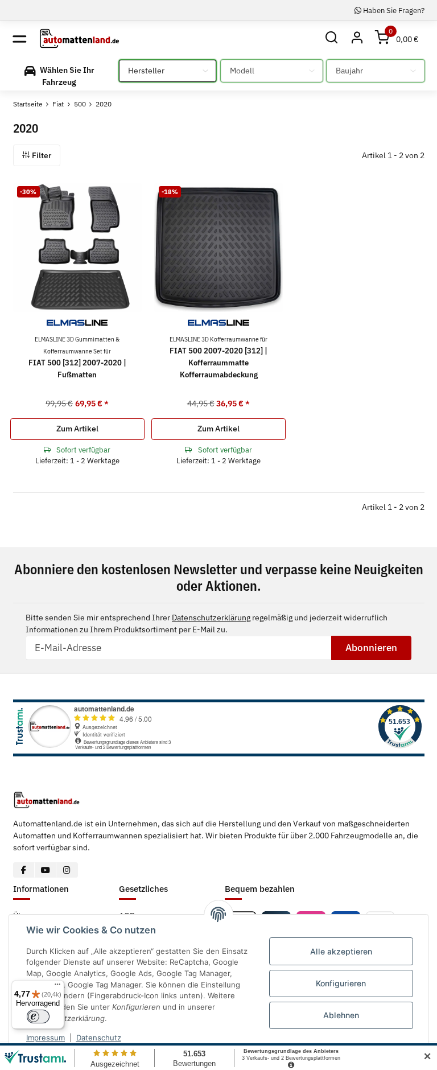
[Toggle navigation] (19, 38)
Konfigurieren (341, 983)
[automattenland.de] (79, 38)
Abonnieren (371, 647)
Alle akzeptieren (341, 951)
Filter (40, 155)
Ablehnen (341, 1015)
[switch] (38, 1016)
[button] (332, 38)
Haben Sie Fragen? (392, 10)
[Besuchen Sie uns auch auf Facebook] (24, 870)
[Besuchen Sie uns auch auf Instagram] (67, 870)
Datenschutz (98, 1037)
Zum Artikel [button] (77, 428)
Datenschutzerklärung (211, 617)
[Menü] (57, 987)
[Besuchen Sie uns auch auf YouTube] (45, 870)
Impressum (45, 1037)
